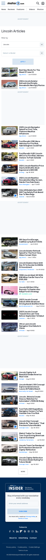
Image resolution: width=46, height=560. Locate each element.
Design (21, 379)
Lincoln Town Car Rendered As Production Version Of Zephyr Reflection (31, 447)
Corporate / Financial (26, 269)
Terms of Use (23, 518)
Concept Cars (24, 428)
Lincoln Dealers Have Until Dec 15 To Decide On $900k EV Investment (31, 265)
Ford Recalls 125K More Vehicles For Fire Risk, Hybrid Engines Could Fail (30, 143)
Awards (21, 197)
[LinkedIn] (17, 531)
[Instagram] (28, 531)
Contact (33, 538)
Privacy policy (11, 547)
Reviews (11, 9)
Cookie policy (22, 547)
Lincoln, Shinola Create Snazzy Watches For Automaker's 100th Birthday (31, 398)
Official (22, 330)
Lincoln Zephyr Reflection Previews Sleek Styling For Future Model (31, 459)
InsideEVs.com (27, 294)
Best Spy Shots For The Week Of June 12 (29, 71)
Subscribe (23, 511)
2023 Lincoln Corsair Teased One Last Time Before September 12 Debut (31, 313)
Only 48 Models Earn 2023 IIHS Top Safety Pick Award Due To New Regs (31, 192)
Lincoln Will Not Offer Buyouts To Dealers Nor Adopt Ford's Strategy (29, 289)
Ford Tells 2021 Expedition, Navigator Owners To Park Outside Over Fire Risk (31, 411)
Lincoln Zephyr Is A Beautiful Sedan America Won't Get (30, 374)
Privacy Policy (31, 516)
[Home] (16, 3)
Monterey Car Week (26, 391)
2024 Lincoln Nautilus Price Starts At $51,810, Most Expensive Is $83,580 (31, 167)
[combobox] (23, 44)
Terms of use (23, 550)
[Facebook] (10, 531)
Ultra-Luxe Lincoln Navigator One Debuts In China (30, 326)
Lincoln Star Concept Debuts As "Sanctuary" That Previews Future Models (31, 423)
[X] (13, 531)
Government (23, 244)
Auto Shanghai (24, 184)
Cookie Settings (34, 547)
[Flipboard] (21, 531)
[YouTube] (32, 531)
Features (20, 9)
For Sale (22, 282)
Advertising (23, 538)
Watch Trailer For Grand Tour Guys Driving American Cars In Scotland (31, 435)
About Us (13, 538)
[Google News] (25, 531)
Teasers (22, 318)
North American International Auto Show (26, 306)
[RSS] (36, 531)
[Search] (37, 3)
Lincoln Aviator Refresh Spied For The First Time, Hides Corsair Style (30, 252)
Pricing (21, 172)
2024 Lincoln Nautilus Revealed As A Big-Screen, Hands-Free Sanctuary (31, 179)
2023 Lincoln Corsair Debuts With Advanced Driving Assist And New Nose (31, 301)
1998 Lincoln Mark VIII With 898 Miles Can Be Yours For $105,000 (31, 277)
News (3, 9)
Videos (32, 9)
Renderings (23, 452)
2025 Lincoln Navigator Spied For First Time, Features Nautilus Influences (29, 130)
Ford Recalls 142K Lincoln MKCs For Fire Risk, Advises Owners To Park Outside (31, 155)
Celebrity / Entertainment (27, 440)
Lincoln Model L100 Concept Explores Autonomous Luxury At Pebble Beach (32, 386)
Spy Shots (22, 74)
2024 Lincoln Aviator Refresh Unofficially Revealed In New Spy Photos (32, 83)
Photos (40, 9)
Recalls (21, 148)
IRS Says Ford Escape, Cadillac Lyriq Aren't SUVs (30, 240)
